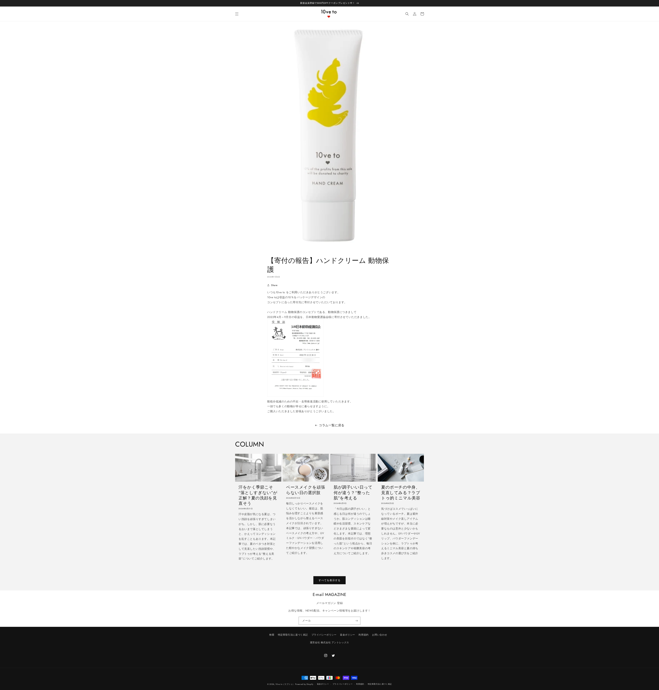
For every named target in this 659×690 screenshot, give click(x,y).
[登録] (356, 621)
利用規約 (363, 634)
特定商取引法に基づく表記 (293, 634)
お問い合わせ (379, 634)
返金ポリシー (347, 634)
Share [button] (274, 285)
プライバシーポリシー (324, 634)
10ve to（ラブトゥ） (284, 684)
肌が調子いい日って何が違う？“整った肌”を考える (353, 492)
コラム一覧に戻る (331, 425)
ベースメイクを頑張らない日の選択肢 (305, 489)
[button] (237, 14)
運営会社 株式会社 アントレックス (329, 642)
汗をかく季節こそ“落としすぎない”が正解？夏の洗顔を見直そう (258, 495)
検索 (271, 634)
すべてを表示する (329, 580)
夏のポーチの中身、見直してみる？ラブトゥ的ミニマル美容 (400, 492)
